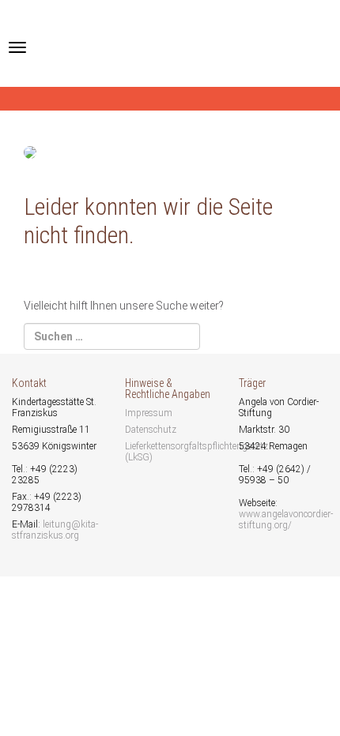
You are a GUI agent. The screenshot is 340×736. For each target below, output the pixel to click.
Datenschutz (150, 429)
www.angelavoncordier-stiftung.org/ (286, 520)
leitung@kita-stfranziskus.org (55, 530)
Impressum (148, 413)
